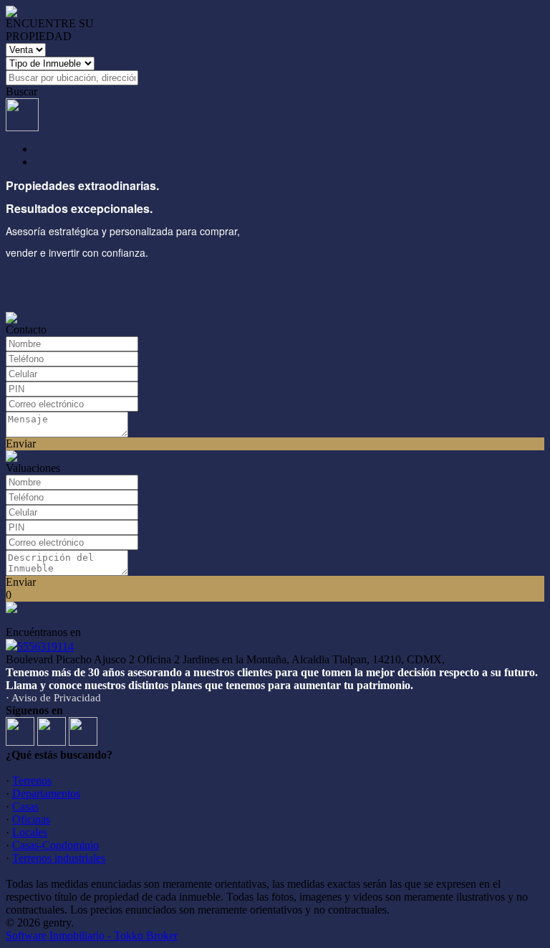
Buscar (21, 91)
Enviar (21, 443)
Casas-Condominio (55, 845)
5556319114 (45, 646)
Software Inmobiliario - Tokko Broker (92, 935)
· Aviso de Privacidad (53, 697)
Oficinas (31, 819)
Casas (25, 806)
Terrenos (32, 780)
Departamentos (46, 793)
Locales (29, 832)
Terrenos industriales (58, 858)
